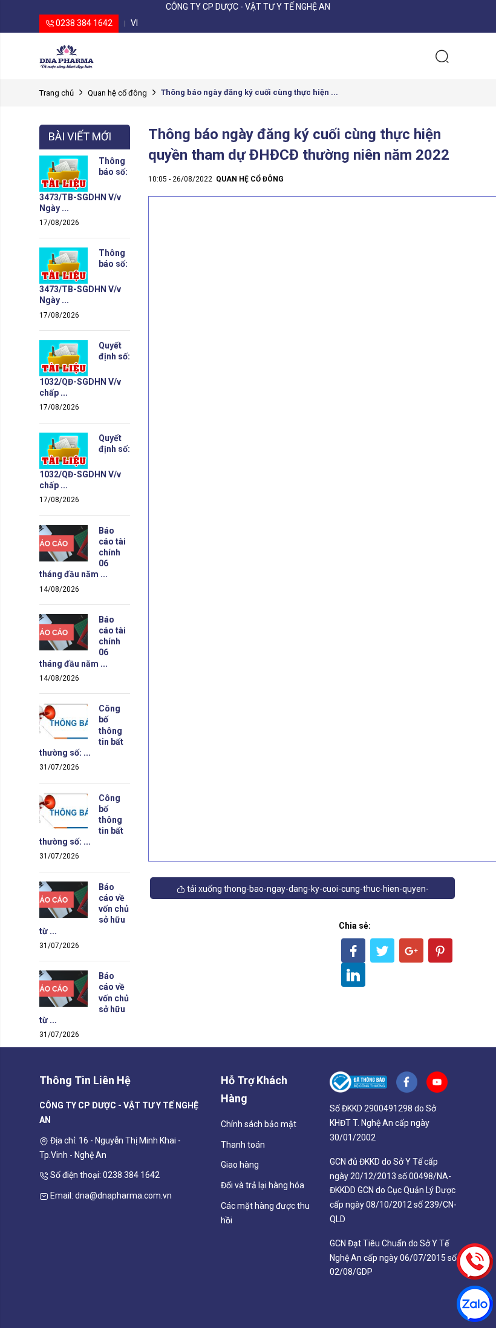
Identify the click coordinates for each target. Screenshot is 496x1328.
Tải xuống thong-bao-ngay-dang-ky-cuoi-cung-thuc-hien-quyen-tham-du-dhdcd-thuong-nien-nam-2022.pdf (307, 891)
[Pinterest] (440, 950)
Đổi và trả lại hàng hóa (262, 1185)
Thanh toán (243, 1145)
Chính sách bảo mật (258, 1124)
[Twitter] (382, 950)
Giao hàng (240, 1164)
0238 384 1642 (83, 23)
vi (134, 23)
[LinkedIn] (353, 975)
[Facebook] (353, 950)
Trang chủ (56, 92)
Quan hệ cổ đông (117, 92)
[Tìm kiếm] (442, 56)
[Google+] (411, 950)
